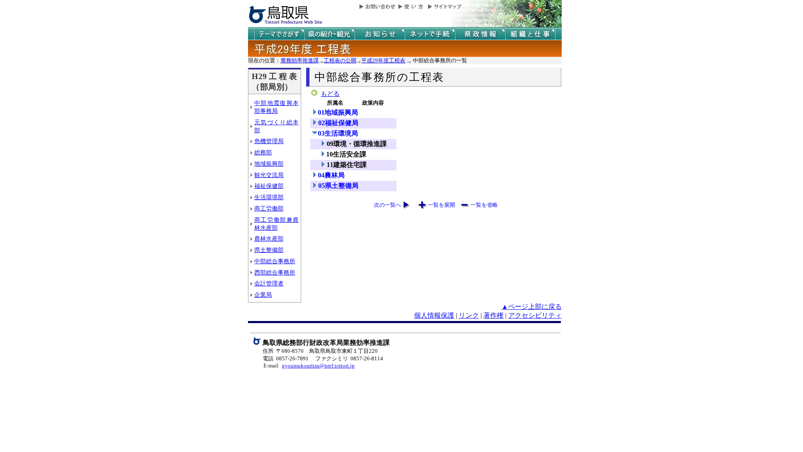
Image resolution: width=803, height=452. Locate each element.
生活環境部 (269, 197)
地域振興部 (269, 163)
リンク (469, 315)
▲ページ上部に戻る (531, 306)
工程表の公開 (340, 60)
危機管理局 (269, 141)
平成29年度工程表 (383, 60)
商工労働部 (269, 208)
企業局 (263, 294)
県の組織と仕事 (530, 34)
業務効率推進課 (300, 60)
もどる (330, 93)
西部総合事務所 (274, 272)
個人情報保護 (434, 315)
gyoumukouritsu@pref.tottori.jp (318, 365)
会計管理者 (269, 283)
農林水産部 (269, 238)
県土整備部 (269, 250)
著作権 (493, 315)
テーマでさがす (279, 34)
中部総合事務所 (274, 261)
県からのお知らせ (380, 34)
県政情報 (480, 34)
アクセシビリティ (535, 315)
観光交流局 (269, 175)
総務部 (263, 152)
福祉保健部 (269, 185)
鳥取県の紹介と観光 (329, 34)
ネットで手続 (430, 34)
